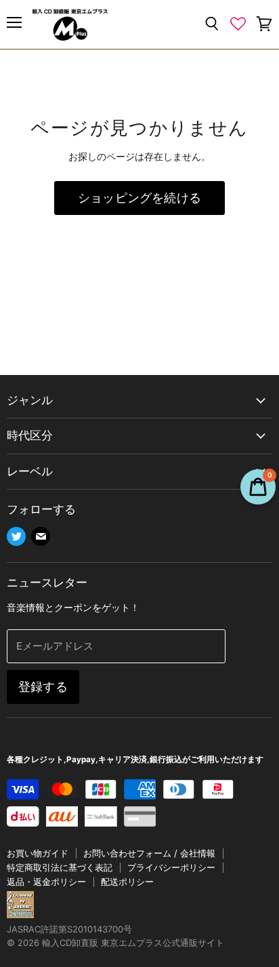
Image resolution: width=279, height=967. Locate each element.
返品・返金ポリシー (46, 881)
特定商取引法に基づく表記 (59, 867)
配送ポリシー (127, 881)
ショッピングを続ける (139, 198)
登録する (43, 686)
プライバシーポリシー (171, 867)
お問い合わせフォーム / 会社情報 (149, 853)
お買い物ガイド (37, 853)
